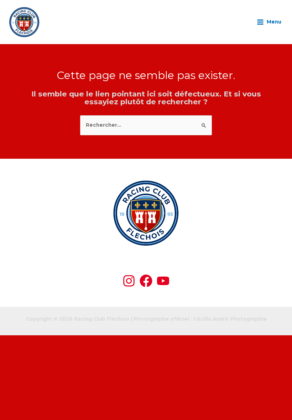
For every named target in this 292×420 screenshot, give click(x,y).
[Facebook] (146, 280)
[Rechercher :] (146, 125)
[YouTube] (163, 280)
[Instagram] (128, 280)
